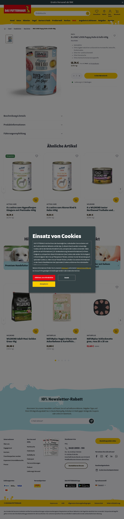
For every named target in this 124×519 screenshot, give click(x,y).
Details (66, 278)
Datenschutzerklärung (84, 268)
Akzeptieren (44, 284)
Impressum (64, 268)
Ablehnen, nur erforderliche (44, 277)
